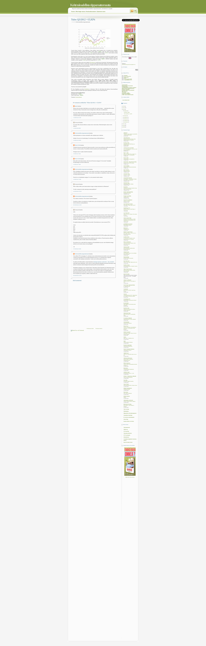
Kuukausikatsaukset (91, 11)
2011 (124, 123)
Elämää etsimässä (127, 396)
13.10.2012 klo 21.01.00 (77, 191)
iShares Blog (126, 419)
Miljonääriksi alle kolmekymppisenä (130, 413)
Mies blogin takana (80, 11)
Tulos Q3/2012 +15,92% (83, 19)
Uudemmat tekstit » (99, 328)
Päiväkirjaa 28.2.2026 (127, 193)
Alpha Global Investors (128, 269)
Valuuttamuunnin (127, 427)
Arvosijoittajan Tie (127, 299)
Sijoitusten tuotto (101, 11)
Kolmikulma (86, 89)
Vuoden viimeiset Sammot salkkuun (129, 401)
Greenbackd (126, 289)
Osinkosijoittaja (126, 322)
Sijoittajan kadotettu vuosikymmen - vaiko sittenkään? (104, 261)
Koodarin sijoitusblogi (127, 345)
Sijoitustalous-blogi (127, 313)
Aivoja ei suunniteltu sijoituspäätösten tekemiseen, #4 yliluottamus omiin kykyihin (130, 328)
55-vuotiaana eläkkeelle (128, 318)
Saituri (125, 337)
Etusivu (73, 11)
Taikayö (125, 397)
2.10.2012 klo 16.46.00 (77, 140)
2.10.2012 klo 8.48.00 (77, 128)
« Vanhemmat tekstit (90, 328)
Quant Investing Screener (128, 442)
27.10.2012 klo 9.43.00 (77, 248)
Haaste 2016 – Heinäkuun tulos (129, 338)
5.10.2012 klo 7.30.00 (77, 164)
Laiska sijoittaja (126, 165)
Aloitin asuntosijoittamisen (128, 377)
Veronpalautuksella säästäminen (129, 369)
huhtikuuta (126, 118)
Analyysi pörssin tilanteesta (128, 342)
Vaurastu (125, 294)
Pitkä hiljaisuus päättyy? (128, 225)
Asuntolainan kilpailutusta (128, 346)
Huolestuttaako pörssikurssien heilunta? (130, 300)
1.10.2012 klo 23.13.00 (77, 117)
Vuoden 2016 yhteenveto (128, 323)
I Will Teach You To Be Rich (129, 147)
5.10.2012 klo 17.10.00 (77, 179)
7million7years (126, 353)
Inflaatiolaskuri (126, 437)
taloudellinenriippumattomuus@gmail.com (128, 64)
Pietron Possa (126, 326)
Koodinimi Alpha (127, 112)
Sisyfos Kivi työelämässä (128, 199)
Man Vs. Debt (126, 152)
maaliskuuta (126, 120)
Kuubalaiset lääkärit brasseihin (128, 381)
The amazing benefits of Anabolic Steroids (130, 266)
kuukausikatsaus (79, 97)
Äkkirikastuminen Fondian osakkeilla (130, 319)
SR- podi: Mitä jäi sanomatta (128, 258)
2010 (124, 125)
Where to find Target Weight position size (130, 262)
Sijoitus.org (126, 429)
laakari (76, 106)
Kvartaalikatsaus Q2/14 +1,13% (129, 373)
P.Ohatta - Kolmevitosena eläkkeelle (130, 376)
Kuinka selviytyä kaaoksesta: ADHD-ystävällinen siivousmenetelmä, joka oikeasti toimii (130, 220)
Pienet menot (126, 392)
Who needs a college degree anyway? (129, 205)
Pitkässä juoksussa (127, 363)
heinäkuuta (126, 117)
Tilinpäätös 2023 (126, 229)
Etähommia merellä (127, 171)
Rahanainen (126, 368)
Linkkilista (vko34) (127, 389)
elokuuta (125, 115)
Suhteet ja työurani (127, 201)
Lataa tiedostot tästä (125, 100)
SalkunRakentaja (127, 137)
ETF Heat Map (126, 431)
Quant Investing (126, 274)
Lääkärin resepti (126, 372)
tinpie (125, 341)
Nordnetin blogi (126, 182)
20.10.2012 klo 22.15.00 (77, 204)
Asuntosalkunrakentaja (128, 177)
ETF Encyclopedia (127, 435)
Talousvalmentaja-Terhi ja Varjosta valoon (130, 385)
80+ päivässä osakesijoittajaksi (129, 417)
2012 (124, 109)
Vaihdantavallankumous (128, 358)
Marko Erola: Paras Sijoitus (129, 477)
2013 (124, 107)
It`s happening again (127, 286)
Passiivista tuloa (126, 308)
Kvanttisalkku (126, 303)
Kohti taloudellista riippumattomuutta (90, 5)
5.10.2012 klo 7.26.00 (77, 153)
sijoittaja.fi (125, 132)
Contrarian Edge (126, 173)
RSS (135, 10)
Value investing (126, 409)
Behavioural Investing (127, 404)
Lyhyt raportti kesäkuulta (128, 393)
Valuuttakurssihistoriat (128, 433)
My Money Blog (126, 142)
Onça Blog (125, 380)
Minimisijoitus (126, 411)
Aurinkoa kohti (126, 197)
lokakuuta (125, 110)
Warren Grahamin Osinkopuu (129, 349)
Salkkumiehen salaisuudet (128, 400)
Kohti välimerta (126, 169)
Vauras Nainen (126, 384)
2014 (124, 106)
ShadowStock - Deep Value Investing (130, 161)
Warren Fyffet (77, 145)
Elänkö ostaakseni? (127, 332)
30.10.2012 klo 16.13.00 (77, 275)
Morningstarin (92, 62)
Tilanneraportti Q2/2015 (127, 350)
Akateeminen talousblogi (128, 415)
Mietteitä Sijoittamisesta (128, 388)
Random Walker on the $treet (129, 421)
